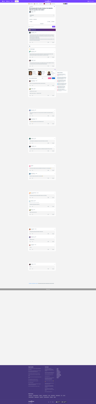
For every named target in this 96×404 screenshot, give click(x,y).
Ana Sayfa (30, 283)
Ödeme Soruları (35, 19)
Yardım (57, 368)
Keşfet (9, 1)
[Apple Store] (58, 402)
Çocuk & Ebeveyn (45, 395)
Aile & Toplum (30, 395)
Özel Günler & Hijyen (46, 397)
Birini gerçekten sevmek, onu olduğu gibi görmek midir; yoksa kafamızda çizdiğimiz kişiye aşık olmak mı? (49, 378)
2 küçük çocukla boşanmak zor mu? (49, 374)
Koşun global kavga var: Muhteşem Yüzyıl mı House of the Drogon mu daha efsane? (49, 389)
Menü (4, 1)
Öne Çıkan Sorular (59, 375)
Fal (61, 395)
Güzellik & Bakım (53, 3)
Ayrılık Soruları (31, 19)
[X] (49, 402)
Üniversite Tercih (47, 3)
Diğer (49, 395)
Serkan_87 (32, 200)
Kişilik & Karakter (37, 397)
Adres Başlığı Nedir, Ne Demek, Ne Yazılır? (33, 379)
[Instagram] (53, 402)
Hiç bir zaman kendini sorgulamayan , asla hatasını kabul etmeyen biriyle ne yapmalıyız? (49, 386)
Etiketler (58, 377)
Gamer (64, 395)
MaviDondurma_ (33, 173)
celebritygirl (32, 244)
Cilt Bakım (40, 395)
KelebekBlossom (33, 80)
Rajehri (32, 209)
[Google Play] (64, 402)
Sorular (37, 283)
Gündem (42, 3)
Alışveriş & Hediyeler (35, 395)
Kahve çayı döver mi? (47, 376)
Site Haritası (58, 376)
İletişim (57, 369)
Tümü (55, 69)
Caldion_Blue (32, 32)
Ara (12, 1)
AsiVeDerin (32, 138)
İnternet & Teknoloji (31, 397)
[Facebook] (51, 402)
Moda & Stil (41, 397)
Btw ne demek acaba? (30, 382)
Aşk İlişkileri (31, 3)
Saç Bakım (51, 397)
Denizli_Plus (32, 51)
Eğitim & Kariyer (58, 395)
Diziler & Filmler (53, 395)
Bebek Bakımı (36, 3)
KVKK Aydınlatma (59, 374)
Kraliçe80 (32, 60)
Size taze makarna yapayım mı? (48, 391)
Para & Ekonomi (31, 6)
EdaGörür (32, 88)
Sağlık (54, 397)
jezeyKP (32, 11)
